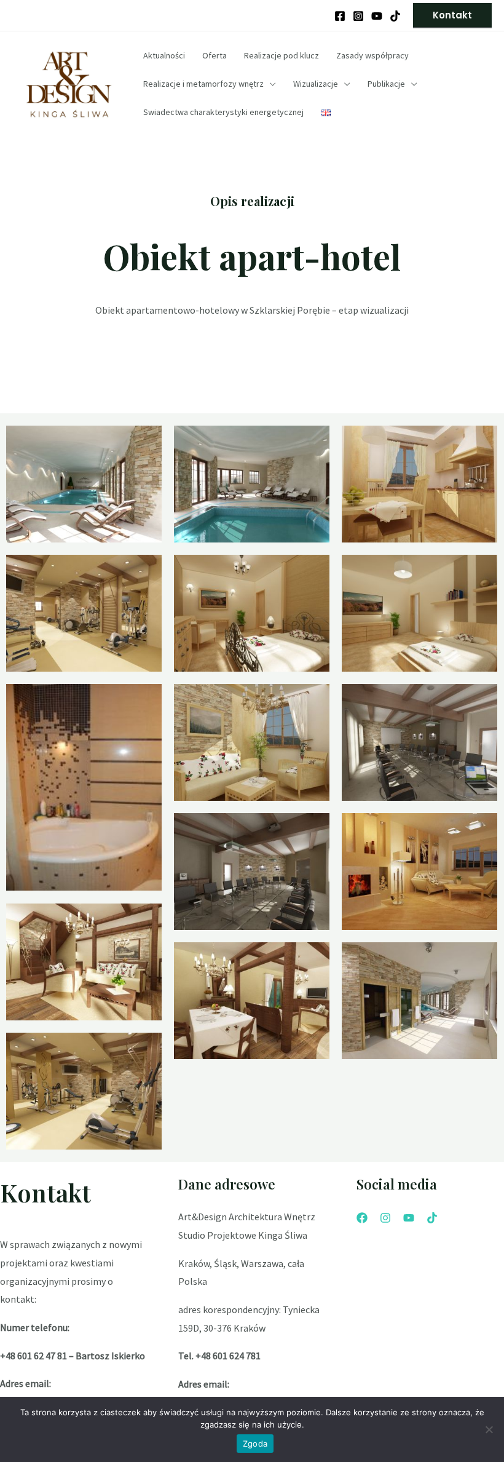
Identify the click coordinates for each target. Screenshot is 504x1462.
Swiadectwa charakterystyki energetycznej (223, 111)
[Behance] (395, 16)
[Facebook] (339, 16)
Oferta (214, 55)
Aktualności (164, 55)
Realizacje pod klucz (281, 55)
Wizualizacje (315, 83)
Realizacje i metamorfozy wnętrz (203, 83)
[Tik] (432, 1217)
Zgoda (255, 1443)
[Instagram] (358, 16)
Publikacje (386, 83)
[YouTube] (376, 16)
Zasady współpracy (372, 55)
